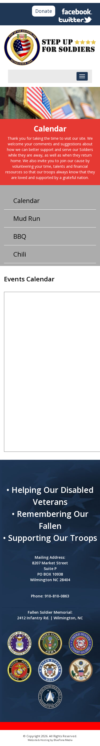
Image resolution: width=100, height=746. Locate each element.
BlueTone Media (63, 740)
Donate (43, 11)
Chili (19, 254)
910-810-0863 (57, 596)
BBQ (19, 236)
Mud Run (26, 218)
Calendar (26, 200)
